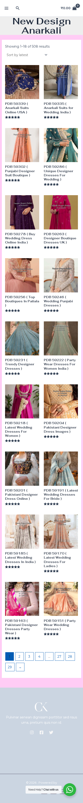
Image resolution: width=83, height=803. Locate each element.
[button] (18, 8)
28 (70, 656)
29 (10, 667)
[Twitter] (51, 732)
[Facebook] (41, 732)
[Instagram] (32, 732)
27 (59, 656)
